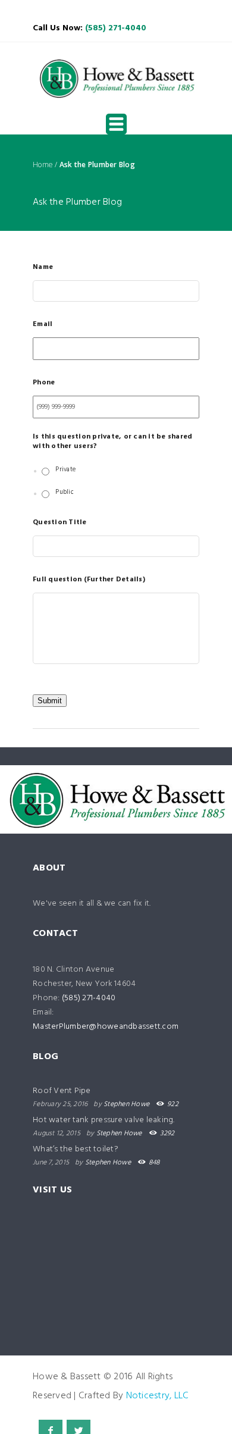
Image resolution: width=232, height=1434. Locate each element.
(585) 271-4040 (115, 28)
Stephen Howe (126, 1104)
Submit (49, 700)
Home (43, 164)
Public (64, 492)
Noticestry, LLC (157, 1396)
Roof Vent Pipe (62, 1091)
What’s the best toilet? (75, 1149)
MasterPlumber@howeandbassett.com (105, 1027)
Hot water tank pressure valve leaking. (104, 1120)
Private (65, 470)
